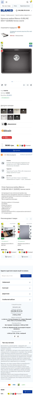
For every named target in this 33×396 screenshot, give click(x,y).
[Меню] (6, 2)
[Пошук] (27, 2)
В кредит (28, 145)
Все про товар (6, 6)
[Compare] (2, 85)
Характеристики (25, 6)
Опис (15, 6)
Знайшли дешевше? (26, 154)
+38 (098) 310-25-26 (23, 10)
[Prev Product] (24, 85)
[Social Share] (31, 85)
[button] (27, 218)
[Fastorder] (14, 229)
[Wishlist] (5, 85)
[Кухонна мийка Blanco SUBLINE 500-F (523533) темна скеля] (16, 61)
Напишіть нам (16, 307)
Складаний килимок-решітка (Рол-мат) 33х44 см (21, 32)
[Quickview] (14, 226)
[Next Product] (27, 85)
